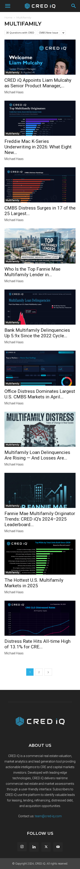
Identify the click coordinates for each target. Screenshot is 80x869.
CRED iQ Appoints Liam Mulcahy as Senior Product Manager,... (37, 83)
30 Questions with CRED (20, 32)
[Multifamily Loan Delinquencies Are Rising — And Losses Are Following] (40, 429)
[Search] (74, 6)
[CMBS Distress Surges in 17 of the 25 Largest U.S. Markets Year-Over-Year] (40, 184)
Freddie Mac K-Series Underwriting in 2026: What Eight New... (38, 147)
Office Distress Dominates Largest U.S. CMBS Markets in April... (39, 394)
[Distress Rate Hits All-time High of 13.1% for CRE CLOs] (40, 618)
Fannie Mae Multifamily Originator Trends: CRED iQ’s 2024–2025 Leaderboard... (39, 519)
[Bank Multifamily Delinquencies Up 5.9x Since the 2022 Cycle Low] (40, 307)
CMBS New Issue (48, 32)
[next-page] (48, 672)
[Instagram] (22, 846)
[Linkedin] (34, 847)
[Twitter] (46, 847)
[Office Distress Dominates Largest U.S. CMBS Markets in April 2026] (40, 368)
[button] (7, 6)
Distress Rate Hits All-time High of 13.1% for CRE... (37, 644)
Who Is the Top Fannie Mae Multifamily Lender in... (32, 271)
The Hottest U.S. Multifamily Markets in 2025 (33, 582)
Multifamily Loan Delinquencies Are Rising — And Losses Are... (37, 455)
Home (8, 17)
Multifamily (12, 72)
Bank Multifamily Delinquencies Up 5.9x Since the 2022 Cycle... (37, 333)
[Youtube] (58, 847)
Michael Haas (14, 92)
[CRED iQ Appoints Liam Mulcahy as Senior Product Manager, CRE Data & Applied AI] (40, 57)
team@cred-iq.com (48, 816)
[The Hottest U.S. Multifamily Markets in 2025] (40, 557)
